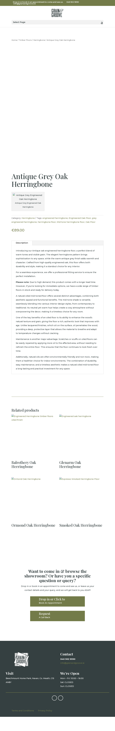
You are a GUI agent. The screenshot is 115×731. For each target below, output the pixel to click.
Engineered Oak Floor (80, 218)
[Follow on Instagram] (60, 698)
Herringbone (39, 40)
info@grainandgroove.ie (72, 663)
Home (14, 40)
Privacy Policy (45, 710)
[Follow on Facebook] (54, 698)
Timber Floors (25, 40)
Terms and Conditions (23, 710)
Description (22, 243)
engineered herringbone (55, 218)
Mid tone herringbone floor (71, 222)
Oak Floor (90, 222)
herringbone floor (47, 222)
